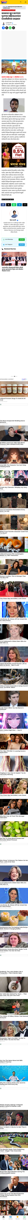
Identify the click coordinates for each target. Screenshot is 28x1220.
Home (4, 7)
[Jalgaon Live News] (4, 2)
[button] (21, 2)
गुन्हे (6, 7)
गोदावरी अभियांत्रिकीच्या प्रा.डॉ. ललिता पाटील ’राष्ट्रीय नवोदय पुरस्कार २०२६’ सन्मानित (12, 269)
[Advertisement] (14, 45)
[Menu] (25, 2)
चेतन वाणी (9, 23)
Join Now (22, 239)
